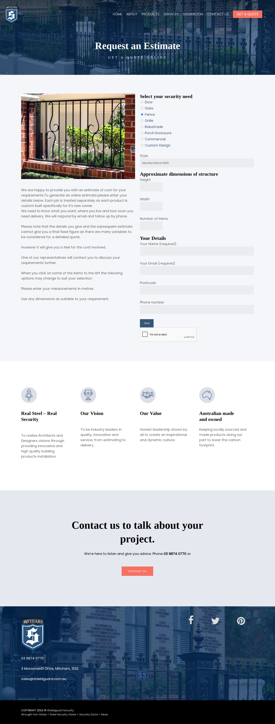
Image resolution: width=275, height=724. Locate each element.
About (132, 14)
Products (150, 14)
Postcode (148, 282)
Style (144, 155)
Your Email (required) (157, 263)
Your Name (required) (158, 244)
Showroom (193, 14)
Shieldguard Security (60, 710)
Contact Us (218, 14)
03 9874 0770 (175, 553)
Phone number (152, 302)
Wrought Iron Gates (34, 714)
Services (171, 14)
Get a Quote (248, 14)
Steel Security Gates (63, 714)
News (104, 714)
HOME (117, 14)
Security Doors (88, 714)
